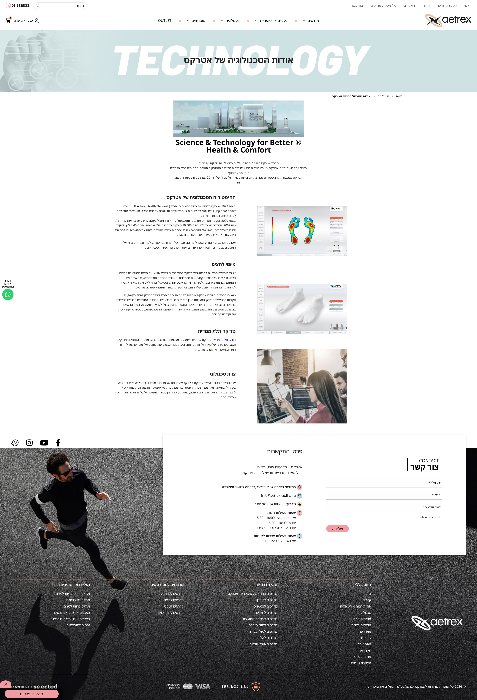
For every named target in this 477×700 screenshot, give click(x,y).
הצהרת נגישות (361, 663)
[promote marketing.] (45, 686)
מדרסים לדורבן (267, 600)
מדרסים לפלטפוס (265, 606)
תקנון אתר (364, 650)
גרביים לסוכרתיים (78, 625)
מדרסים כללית (361, 625)
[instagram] (29, 442)
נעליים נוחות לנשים (77, 606)
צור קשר (365, 637)
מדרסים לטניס (174, 606)
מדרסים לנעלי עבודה (263, 631)
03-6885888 (21, 5)
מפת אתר (364, 644)
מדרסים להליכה (266, 637)
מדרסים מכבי (362, 619)
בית (368, 593)
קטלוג (367, 600)
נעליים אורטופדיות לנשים (73, 593)
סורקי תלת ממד (226, 340)
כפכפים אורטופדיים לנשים (72, 612)
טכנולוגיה (364, 612)
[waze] (15, 442)
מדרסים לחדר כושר (170, 612)
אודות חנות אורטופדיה (355, 606)
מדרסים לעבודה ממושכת (260, 619)
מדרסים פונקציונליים (263, 644)
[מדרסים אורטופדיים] (448, 20)
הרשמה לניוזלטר (428, 517)
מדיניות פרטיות (360, 656)
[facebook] (58, 442)
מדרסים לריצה (174, 600)
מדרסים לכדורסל (172, 593)
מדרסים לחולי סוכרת (263, 625)
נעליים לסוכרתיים (78, 600)
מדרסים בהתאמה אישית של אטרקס (252, 593)
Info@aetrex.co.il (274, 495)
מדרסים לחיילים (266, 612)
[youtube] (44, 442)
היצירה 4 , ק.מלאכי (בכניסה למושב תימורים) (253, 487)
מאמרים (365, 631)
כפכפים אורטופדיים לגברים (71, 619)
